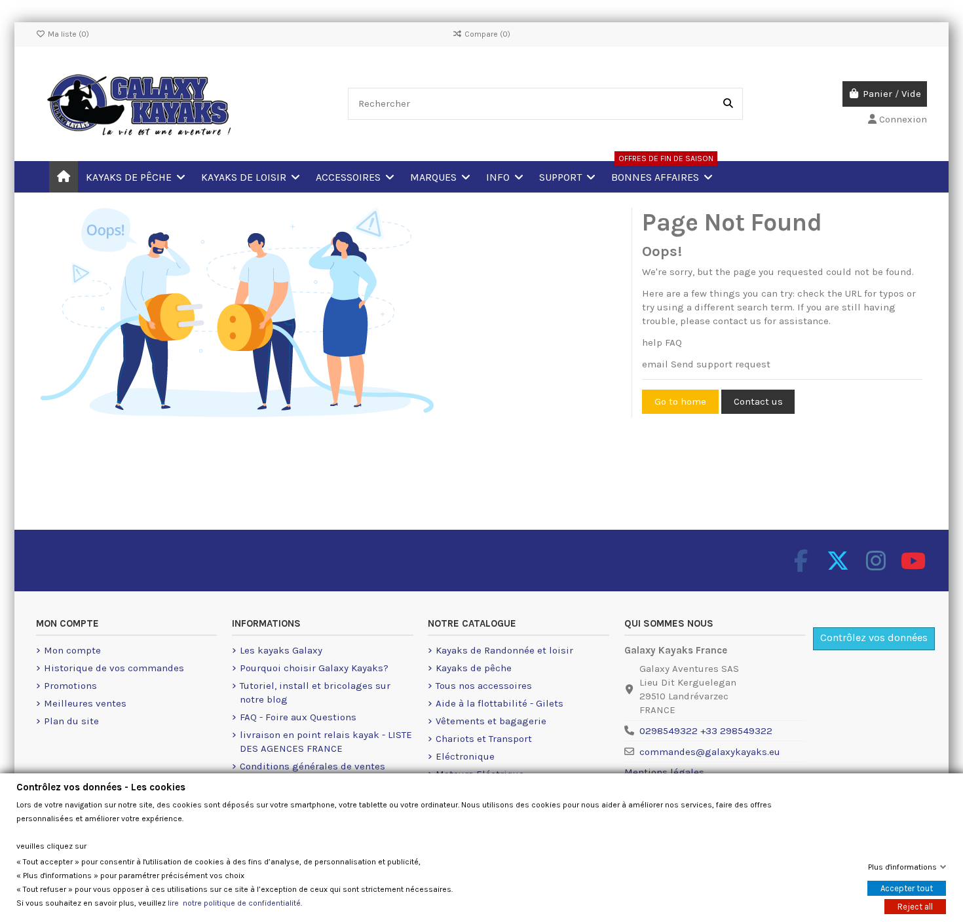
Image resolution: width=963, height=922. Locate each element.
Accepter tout (906, 888)
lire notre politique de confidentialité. (235, 903)
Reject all (915, 907)
